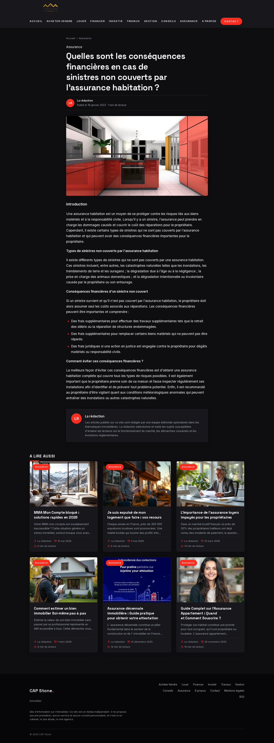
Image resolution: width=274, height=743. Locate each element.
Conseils (168, 21)
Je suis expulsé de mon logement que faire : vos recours (134, 515)
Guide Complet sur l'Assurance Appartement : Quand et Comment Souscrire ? (206, 613)
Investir (115, 21)
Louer (81, 21)
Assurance (189, 21)
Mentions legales (234, 690)
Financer (97, 21)
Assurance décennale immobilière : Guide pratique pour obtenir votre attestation (132, 613)
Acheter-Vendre (60, 21)
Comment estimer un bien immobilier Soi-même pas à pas (60, 611)
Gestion (150, 21)
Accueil (36, 21)
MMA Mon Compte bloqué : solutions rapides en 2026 (56, 515)
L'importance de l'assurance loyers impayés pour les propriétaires (210, 515)
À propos (209, 21)
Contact (231, 21)
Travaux (133, 21)
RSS (242, 696)
